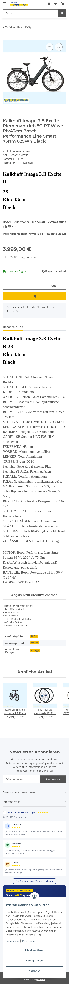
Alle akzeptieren (34, 950)
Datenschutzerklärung (19, 763)
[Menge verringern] (7, 285)
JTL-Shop (40, 979)
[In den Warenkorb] (5, 38)
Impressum (12, 940)
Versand (32, 257)
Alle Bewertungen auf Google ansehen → (34, 881)
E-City (19, 159)
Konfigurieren (34, 960)
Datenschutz (29, 940)
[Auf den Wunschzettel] (59, 47)
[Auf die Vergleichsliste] (49, 47)
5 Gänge (35, 650)
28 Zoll (34, 636)
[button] (49, 3)
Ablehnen (34, 970)
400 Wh (34, 643)
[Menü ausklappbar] (4, 2)
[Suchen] (62, 13)
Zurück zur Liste (13, 27)
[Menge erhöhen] (62, 285)
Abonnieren (53, 779)
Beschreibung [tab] (13, 327)
